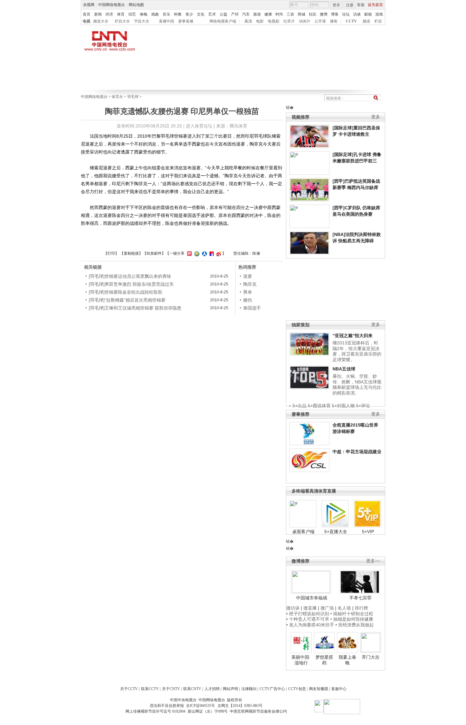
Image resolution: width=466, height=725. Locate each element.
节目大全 (141, 21)
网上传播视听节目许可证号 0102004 (155, 711)
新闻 (98, 14)
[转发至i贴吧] (211, 253)
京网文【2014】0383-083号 (239, 705)
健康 (268, 14)
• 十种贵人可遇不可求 (308, 619)
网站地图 (136, 5)
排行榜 (361, 608)
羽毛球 (133, 97)
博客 (335, 14)
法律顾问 (248, 689)
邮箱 (368, 14)
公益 (223, 14)
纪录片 (289, 21)
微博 (323, 14)
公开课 (320, 21)
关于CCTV (129, 689)
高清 (248, 21)
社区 (312, 14)
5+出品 (300, 405)
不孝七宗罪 (360, 597)
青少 (189, 14)
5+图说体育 (319, 405)
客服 (361, 5)
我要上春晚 (347, 660)
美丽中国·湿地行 (301, 660)
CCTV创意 (297, 689)
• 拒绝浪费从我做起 (354, 624)
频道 (366, 21)
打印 (111, 253)
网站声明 (230, 689)
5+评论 (363, 405)
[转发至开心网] (188, 253)
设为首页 (375, 5)
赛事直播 (185, 21)
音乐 (166, 14)
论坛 (346, 14)
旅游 (257, 14)
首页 (86, 14)
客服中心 (338, 689)
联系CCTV (150, 689)
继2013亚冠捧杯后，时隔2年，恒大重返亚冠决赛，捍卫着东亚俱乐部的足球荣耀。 (357, 351)
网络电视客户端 (223, 21)
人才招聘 (212, 689)
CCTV (351, 21)
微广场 (327, 608)
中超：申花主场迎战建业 (357, 451)
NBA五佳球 (344, 368)
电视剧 (273, 21)
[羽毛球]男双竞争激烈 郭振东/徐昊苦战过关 (131, 284)
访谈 (357, 14)
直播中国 (166, 21)
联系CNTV (192, 689)
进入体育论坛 (199, 125)
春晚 (143, 14)
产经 (235, 14)
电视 (86, 21)
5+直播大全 (335, 531)
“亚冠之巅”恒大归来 (352, 335)
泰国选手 (252, 307)
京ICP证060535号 (200, 705)
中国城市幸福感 (311, 597)
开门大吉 (370, 657)
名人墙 (344, 608)
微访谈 (293, 608)
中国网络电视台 (111, 5)
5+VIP (368, 531)
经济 (109, 14)
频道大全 (100, 21)
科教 (178, 14)
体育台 (117, 97)
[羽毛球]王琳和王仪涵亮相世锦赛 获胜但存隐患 (135, 307)
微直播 (310, 608)
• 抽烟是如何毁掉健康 (351, 619)
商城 (301, 14)
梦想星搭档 (324, 660)
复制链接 (131, 253)
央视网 (88, 5)
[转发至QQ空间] (196, 253)
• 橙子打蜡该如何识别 (307, 613)
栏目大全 (122, 21)
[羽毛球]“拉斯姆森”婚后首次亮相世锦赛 (127, 300)
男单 (247, 292)
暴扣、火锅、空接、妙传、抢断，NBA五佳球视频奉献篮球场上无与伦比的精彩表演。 (357, 384)
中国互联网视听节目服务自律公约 (258, 711)
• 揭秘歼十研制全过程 (351, 613)
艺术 (212, 14)
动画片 (304, 21)
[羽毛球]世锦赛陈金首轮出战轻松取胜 (125, 292)
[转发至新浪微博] (218, 253)
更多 (375, 116)
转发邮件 (154, 253)
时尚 (279, 14)
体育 (121, 14)
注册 (349, 5)
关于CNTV (171, 689)
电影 (260, 21)
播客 (334, 21)
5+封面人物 (343, 405)
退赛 (247, 276)
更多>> (373, 560)
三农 (290, 14)
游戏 (379, 14)
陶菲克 (249, 284)
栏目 (378, 21)
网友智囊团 (318, 689)
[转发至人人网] (203, 253)
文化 (200, 14)
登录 (336, 5)
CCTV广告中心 (272, 689)
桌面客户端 (303, 531)
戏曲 (155, 14)
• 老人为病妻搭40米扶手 (310, 624)
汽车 (246, 14)
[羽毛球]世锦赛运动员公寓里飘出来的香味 (130, 276)
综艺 (132, 14)
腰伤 (247, 300)
